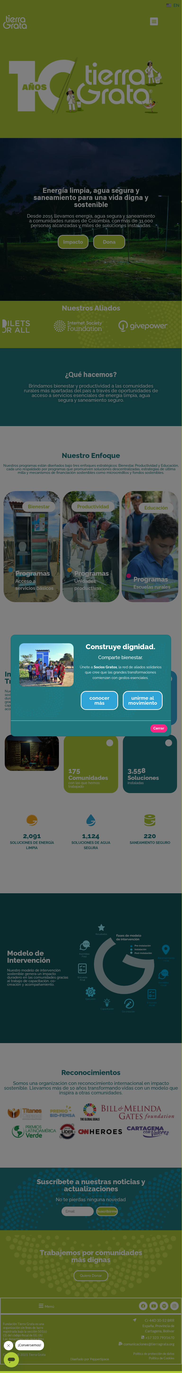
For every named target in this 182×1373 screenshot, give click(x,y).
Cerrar (158, 728)
